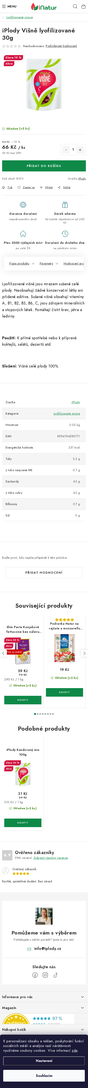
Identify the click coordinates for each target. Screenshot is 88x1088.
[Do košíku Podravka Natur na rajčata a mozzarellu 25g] (64, 692)
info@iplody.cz (47, 948)
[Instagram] (45, 975)
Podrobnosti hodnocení (61, 46)
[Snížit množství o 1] (66, 150)
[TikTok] (55, 975)
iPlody (82, 179)
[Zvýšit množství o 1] (80, 150)
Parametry (46, 263)
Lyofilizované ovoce (67, 413)
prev (3, 653)
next (84, 653)
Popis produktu (19, 263)
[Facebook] (35, 975)
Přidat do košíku (44, 166)
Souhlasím (44, 1075)
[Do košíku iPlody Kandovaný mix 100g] (22, 823)
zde (75, 1050)
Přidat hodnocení (44, 572)
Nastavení (44, 1060)
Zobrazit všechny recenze (51, 858)
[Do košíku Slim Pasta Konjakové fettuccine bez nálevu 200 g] (22, 700)
